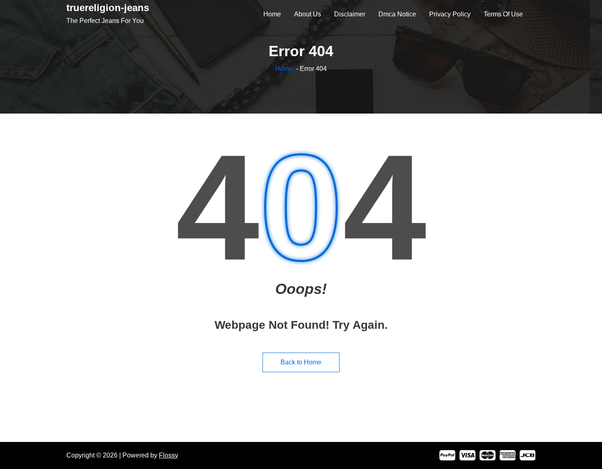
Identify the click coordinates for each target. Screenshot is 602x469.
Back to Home (301, 362)
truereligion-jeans (107, 7)
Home (284, 68)
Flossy (168, 455)
